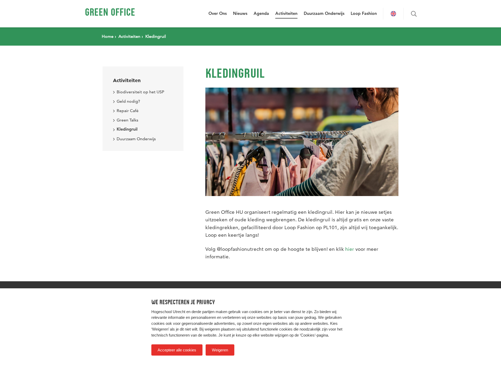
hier (349, 249)
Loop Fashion (364, 14)
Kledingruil (127, 129)
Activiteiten (286, 14)
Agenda (261, 14)
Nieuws (240, 14)
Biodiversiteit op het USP (140, 91)
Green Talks (127, 120)
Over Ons (217, 14)
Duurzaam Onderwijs (324, 14)
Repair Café (128, 110)
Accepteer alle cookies (177, 350)
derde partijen (203, 311)
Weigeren (220, 350)
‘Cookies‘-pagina (314, 335)
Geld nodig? (128, 101)
